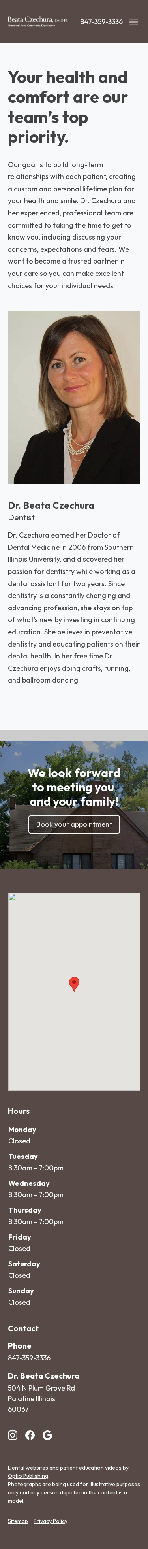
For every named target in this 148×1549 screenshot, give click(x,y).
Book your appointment (74, 824)
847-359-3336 (101, 21)
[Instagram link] (12, 1435)
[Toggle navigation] (133, 22)
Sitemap (18, 1520)
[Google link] (47, 1435)
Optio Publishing (28, 1475)
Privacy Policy (50, 1520)
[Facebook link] (30, 1435)
